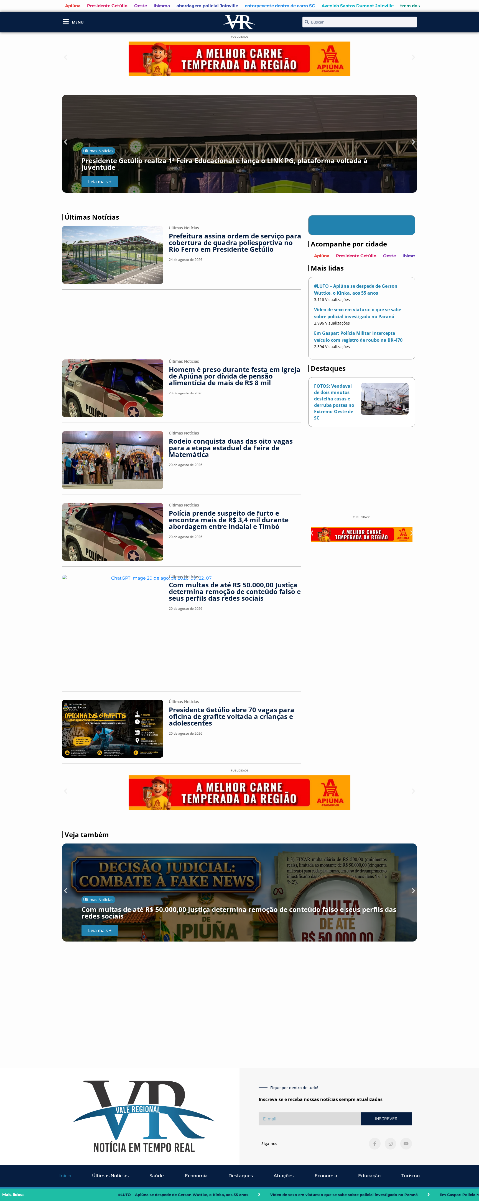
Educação (369, 1175)
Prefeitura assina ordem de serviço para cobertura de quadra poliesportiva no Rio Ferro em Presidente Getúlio (235, 242)
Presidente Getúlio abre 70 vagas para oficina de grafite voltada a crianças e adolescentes (231, 716)
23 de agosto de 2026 (185, 393)
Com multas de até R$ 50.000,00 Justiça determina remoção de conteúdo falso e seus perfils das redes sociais (235, 591)
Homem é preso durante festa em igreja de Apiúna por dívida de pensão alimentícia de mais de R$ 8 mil (234, 376)
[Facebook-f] (375, 1143)
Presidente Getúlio (107, 5)
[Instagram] (390, 1143)
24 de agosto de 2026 (185, 259)
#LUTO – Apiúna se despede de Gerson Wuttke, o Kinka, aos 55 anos (80, 1194)
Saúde (156, 1175)
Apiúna (72, 5)
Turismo (410, 1175)
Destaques (240, 1175)
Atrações (284, 1175)
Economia (196, 1175)
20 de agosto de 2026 (185, 464)
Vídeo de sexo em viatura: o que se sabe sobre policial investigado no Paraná (240, 1194)
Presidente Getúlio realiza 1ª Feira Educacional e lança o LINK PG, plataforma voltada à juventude (224, 164)
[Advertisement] (181, 322)
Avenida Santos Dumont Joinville (358, 5)
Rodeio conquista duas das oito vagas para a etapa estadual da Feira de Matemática (231, 447)
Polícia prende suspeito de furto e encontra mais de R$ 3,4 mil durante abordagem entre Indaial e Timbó (229, 519)
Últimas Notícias (98, 150)
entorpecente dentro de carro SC (280, 5)
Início (65, 1175)
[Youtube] (406, 1143)
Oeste (140, 5)
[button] (65, 57)
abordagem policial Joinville (207, 5)
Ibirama (162, 5)
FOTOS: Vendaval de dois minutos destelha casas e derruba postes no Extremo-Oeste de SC (334, 402)
